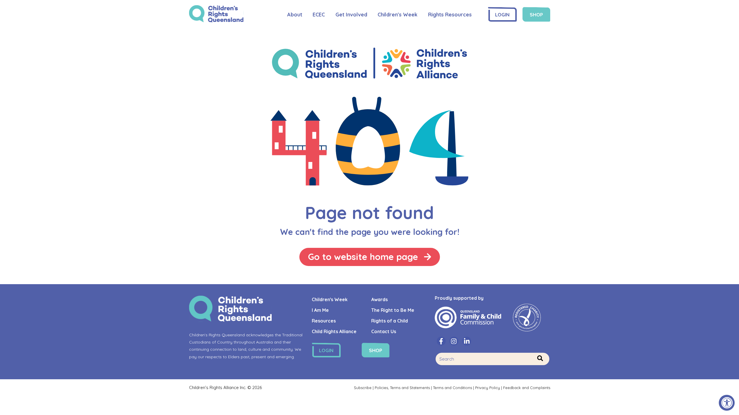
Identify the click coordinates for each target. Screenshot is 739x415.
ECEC (319, 14)
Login (502, 15)
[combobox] (492, 359)
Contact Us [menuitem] (383, 331)
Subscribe (363, 387)
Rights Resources (450, 14)
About (294, 14)
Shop (536, 15)
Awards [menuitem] (379, 299)
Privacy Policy (487, 387)
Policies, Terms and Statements (402, 387)
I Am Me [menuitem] (320, 310)
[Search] (540, 359)
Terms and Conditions (452, 387)
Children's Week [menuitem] (330, 299)
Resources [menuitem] (324, 321)
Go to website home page (363, 256)
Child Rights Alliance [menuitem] (334, 331)
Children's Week (397, 14)
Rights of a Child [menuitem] (389, 321)
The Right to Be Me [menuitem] (392, 310)
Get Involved (351, 14)
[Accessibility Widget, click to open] (727, 403)
